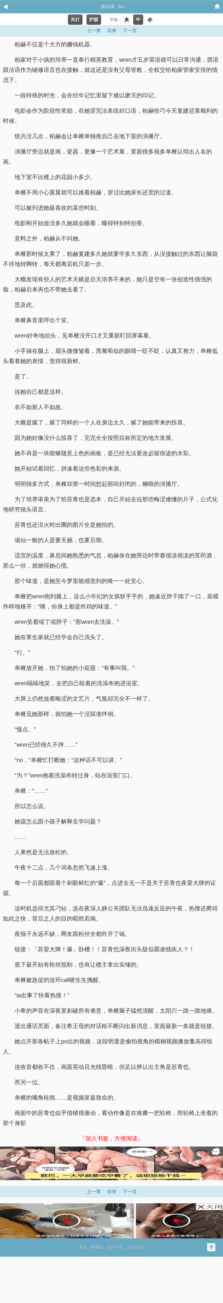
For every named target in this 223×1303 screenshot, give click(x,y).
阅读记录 (136, 1247)
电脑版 (97, 1247)
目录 (111, 30)
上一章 (94, 30)
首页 (83, 1247)
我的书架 (115, 1247)
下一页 (130, 30)
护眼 (93, 19)
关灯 (75, 19)
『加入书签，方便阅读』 (111, 1138)
